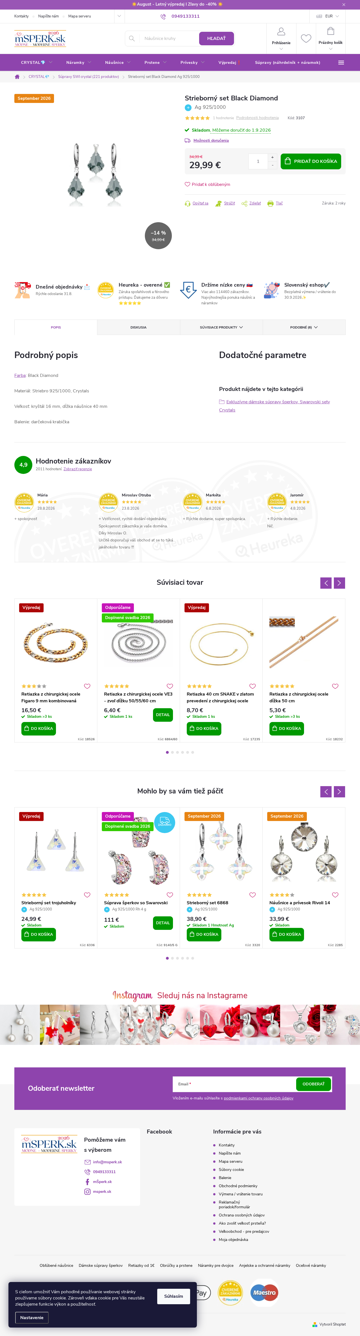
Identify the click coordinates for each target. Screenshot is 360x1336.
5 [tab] (187, 752)
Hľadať (216, 38)
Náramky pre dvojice (215, 1265)
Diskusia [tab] (138, 327)
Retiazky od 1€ (141, 1265)
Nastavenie (32, 1318)
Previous (326, 583)
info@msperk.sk (107, 1162)
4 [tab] (182, 752)
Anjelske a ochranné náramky (264, 1265)
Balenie (225, 1177)
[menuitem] (37, 62)
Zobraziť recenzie (78, 469)
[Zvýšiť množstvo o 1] (272, 157)
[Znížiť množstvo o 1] (272, 165)
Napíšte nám (48, 16)
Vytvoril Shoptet (333, 1324)
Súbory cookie (231, 1169)
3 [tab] (177, 752)
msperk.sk (102, 1191)
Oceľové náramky (311, 1265)
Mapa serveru (79, 16)
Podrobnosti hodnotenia (257, 118)
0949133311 (104, 1172)
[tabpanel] (56, 671)
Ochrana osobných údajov (242, 1215)
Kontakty (21, 16)
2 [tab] (172, 752)
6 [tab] (192, 752)
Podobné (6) (301, 327)
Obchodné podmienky (238, 1186)
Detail (163, 715)
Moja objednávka (233, 1239)
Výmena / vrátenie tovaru (241, 1194)
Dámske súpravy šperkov (101, 1265)
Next (339, 583)
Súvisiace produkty (218, 327)
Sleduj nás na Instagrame (202, 995)
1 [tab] (167, 752)
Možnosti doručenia (211, 140)
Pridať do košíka (315, 161)
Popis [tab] (56, 327)
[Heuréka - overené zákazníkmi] (231, 1292)
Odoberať (314, 1084)
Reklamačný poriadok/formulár (234, 1205)
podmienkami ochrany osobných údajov (258, 1098)
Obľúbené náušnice (56, 1265)
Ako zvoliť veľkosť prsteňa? (242, 1223)
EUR (329, 16)
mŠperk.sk (102, 1181)
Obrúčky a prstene (176, 1265)
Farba (20, 375)
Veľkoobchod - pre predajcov (244, 1231)
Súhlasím (173, 1296)
